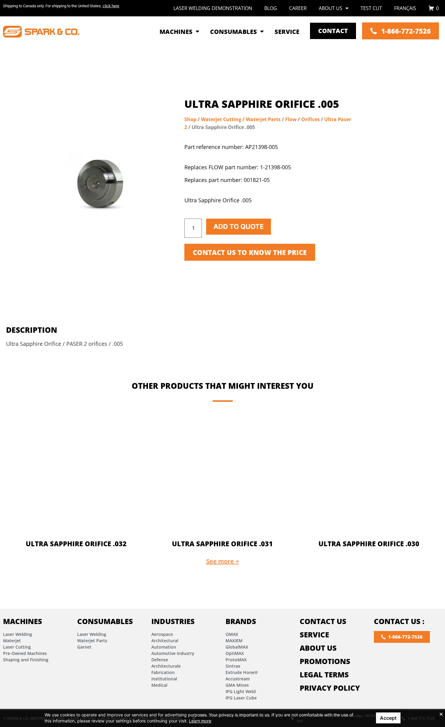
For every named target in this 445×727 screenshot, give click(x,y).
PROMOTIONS (325, 661)
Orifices (310, 119)
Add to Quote (238, 226)
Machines (22, 621)
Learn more (200, 720)
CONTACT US (323, 621)
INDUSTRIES (173, 621)
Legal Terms (324, 674)
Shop (190, 119)
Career (298, 8)
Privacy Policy (330, 688)
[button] (222, 561)
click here (111, 6)
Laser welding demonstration (212, 8)
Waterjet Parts (263, 119)
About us (330, 8)
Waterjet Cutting (221, 119)
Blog (270, 8)
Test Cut (371, 8)
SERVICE (314, 634)
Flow (291, 119)
